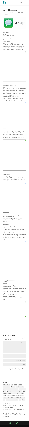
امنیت (12, 389)
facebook (20, 384)
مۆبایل (8, 395)
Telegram (13, 387)
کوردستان (16, 399)
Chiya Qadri (22, 12)
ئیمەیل (20, 389)
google (15, 384)
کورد (20, 399)
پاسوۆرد (11, 397)
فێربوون (18, 393)
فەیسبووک (10, 393)
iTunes (4, 384)
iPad (12, 384)
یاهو (4, 399)
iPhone (8, 384)
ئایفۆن (24, 389)
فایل (8, 391)
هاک (24, 397)
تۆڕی (24, 391)
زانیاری (11, 391)
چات (8, 397)
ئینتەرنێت (16, 389)
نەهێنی (4, 395)
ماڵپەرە (17, 395)
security (17, 387)
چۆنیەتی (4, 397)
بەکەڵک (5, 12)
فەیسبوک (5, 393)
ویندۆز (17, 397)
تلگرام (4, 389)
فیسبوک (22, 393)
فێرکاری (14, 393)
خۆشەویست (20, 391)
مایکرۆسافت (13, 395)
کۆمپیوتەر (7, 399)
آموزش (9, 387)
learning (22, 387)
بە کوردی (8, 389)
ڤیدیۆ (23, 399)
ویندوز (21, 397)
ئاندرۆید (4, 387)
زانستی (15, 391)
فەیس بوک (21, 395)
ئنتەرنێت (9, 12)
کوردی (12, 399)
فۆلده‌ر (4, 391)
